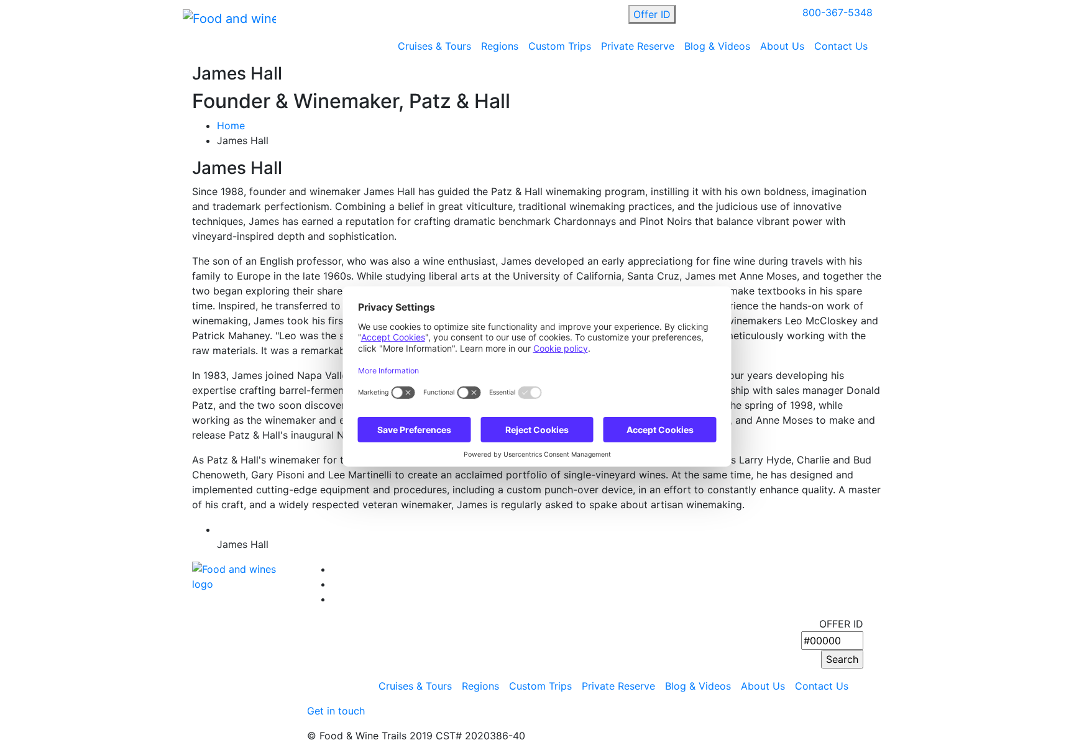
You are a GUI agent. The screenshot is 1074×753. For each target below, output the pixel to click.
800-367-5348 (837, 12)
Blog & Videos (717, 46)
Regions (499, 46)
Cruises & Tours (434, 46)
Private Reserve (637, 46)
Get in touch (336, 711)
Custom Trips (559, 46)
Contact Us (841, 46)
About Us (782, 46)
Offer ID (652, 14)
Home (231, 125)
